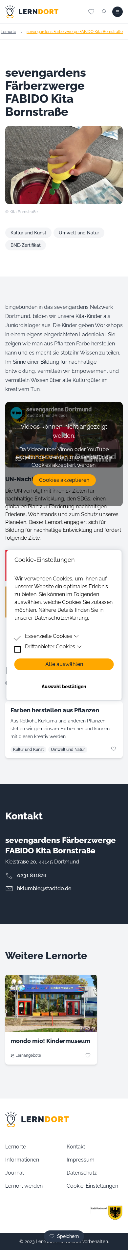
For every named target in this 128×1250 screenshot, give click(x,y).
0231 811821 (31, 875)
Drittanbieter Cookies (50, 646)
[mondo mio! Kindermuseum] (51, 1003)
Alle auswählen (64, 664)
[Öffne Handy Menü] (117, 12)
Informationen (22, 1160)
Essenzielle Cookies (48, 636)
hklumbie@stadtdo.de (44, 888)
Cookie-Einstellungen (92, 1186)
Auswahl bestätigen (64, 686)
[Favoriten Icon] (113, 749)
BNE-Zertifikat (26, 245)
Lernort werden (24, 1186)
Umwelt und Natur (79, 232)
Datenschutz (82, 1173)
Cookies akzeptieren (64, 480)
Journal (14, 1173)
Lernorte (8, 31)
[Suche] (104, 12)
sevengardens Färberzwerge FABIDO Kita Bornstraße (75, 31)
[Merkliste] (91, 12)
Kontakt (76, 1147)
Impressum (81, 1160)
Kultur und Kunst (28, 232)
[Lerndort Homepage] (31, 11)
